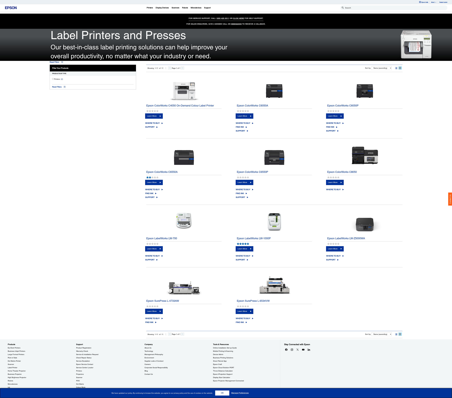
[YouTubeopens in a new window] (303, 349)
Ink (9, 387)
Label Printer (12, 368)
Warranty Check (82, 351)
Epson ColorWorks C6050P (343, 105)
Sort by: (368, 68)
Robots (10, 381)
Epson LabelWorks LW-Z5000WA (346, 238)
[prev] (169, 68)
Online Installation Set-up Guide (225, 348)
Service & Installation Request (87, 354)
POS (78, 381)
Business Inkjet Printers (16, 351)
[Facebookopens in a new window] (286, 349)
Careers (148, 364)
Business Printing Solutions (223, 358)
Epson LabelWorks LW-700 (161, 238)
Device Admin (218, 354)
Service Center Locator (84, 368)
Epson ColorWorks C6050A (252, 105)
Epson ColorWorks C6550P (252, 172)
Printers (79, 371)
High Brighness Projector (17, 377)
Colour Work (80, 387)
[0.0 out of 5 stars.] (152, 111)
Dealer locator (443, 2)
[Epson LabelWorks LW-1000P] (274, 223)
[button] (396, 68)
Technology (149, 351)
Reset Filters (54, 62)
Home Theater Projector (17, 371)
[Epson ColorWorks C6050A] (274, 91)
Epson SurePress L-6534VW (253, 300)
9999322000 (236, 24)
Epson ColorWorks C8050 (342, 172)
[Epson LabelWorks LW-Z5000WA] (364, 223)
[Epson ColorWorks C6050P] (364, 91)
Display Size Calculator (221, 377)
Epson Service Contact (84, 364)
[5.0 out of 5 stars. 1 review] (243, 244)
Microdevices (13, 384)
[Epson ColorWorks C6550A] (183, 157)
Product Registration (83, 348)
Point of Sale (12, 358)
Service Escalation (83, 361)
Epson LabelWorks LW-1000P (254, 238)
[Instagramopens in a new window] (292, 349)
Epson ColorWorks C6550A (162, 172)
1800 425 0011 (222, 18)
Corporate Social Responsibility (156, 368)
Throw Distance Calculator (223, 371)
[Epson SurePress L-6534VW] (274, 286)
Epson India (424, 2)
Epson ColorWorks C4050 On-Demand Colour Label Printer (180, 105)
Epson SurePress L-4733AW (162, 300)
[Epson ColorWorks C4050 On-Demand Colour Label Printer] (183, 91)
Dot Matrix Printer (14, 361)
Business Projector (15, 374)
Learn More (152, 116)
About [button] (432, 2)
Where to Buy (152, 123)
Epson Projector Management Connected (228, 381)
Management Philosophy (154, 354)
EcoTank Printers (14, 348)
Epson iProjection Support (222, 374)
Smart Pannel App (220, 361)
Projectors (80, 374)
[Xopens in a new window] (297, 349)
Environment (149, 358)
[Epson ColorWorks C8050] (364, 157)
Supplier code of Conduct (154, 361)
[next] (182, 68)
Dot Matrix (80, 384)
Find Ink (240, 127)
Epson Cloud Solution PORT (223, 368)
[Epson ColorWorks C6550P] (274, 157)
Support (150, 127)
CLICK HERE (238, 18)
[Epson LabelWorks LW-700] (183, 223)
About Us (148, 348)
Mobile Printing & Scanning (223, 351)
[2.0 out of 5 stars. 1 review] (152, 177)
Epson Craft (217, 364)
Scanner (11, 364)
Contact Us (450, 199)
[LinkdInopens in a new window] (309, 349)
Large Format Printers (16, 354)
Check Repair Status (83, 358)
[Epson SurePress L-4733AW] (183, 286)
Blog (146, 371)
